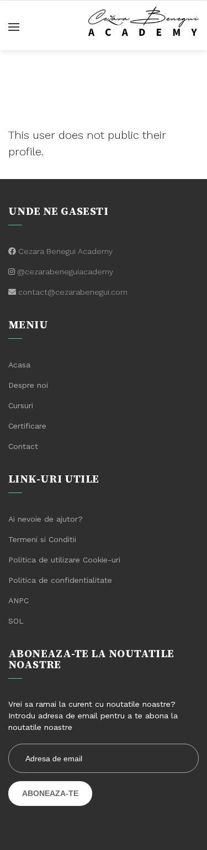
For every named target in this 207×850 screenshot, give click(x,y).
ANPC (18, 600)
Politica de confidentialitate (60, 580)
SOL (16, 620)
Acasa (19, 364)
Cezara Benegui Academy (65, 251)
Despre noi (28, 385)
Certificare (27, 425)
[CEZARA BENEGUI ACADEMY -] (143, 19)
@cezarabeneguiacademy (65, 271)
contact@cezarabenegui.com (73, 292)
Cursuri (20, 405)
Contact (23, 446)
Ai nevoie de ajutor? (45, 519)
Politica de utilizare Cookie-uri (64, 559)
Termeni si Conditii (42, 539)
